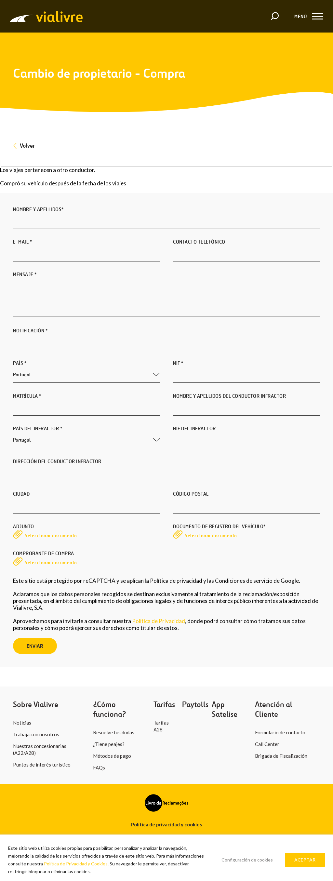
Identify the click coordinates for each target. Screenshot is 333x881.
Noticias (22, 723)
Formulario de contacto (280, 732)
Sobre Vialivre (35, 704)
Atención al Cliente (273, 709)
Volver (27, 145)
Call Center (267, 744)
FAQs (99, 767)
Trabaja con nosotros (36, 734)
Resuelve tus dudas (113, 732)
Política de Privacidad (158, 621)
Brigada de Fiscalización (281, 756)
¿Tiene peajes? (109, 744)
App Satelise (224, 709)
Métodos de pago (112, 756)
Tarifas (164, 704)
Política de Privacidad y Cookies (75, 863)
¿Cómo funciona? (109, 709)
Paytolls (195, 704)
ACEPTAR (304, 859)
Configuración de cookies (247, 859)
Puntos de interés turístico (42, 765)
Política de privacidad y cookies (166, 824)
